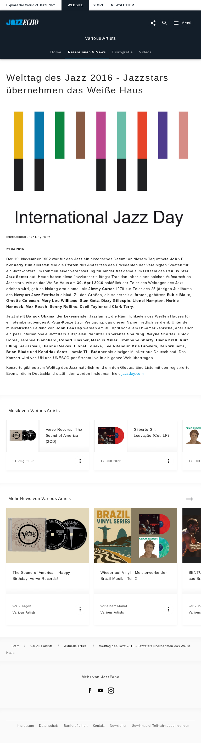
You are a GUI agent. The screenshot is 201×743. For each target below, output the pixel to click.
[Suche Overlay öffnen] (164, 23)
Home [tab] (55, 52)
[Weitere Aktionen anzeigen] (80, 461)
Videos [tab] (145, 52)
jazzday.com (132, 373)
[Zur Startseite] (53, 24)
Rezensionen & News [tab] (86, 52)
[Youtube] (100, 690)
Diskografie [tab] (122, 52)
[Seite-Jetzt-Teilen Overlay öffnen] (153, 23)
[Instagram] (111, 690)
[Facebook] (90, 690)
